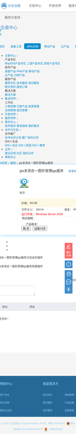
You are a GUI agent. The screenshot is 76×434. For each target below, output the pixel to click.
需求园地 (22, 126)
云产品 (65, 46)
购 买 (26, 228)
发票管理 (33, 106)
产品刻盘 (69, 402)
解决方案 (10, 94)
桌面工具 (16, 46)
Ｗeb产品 (22, 71)
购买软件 (47, 394)
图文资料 (10, 87)
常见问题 (4, 402)
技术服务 (22, 83)
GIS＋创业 (11, 145)
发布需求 (10, 126)
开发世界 (55, 5)
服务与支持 (6, 410)
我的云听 (28, 153)
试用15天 (40, 228)
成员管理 (22, 110)
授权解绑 (69, 394)
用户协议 (4, 394)
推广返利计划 (30, 137)
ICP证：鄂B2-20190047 (52, 423)
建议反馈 (10, 153)
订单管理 (10, 106)
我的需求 (33, 126)
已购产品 (19, 75)
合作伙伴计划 (13, 137)
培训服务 (33, 83)
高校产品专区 (52, 63)
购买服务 (47, 402)
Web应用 (32, 46)
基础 (13, 163)
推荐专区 (10, 83)
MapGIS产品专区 (15, 63)
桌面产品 (10, 71)
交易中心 (35, 5)
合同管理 (10, 110)
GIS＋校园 (25, 145)
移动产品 (49, 46)
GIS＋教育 (38, 145)
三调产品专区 (35, 63)
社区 (19, 153)
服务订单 (22, 87)
